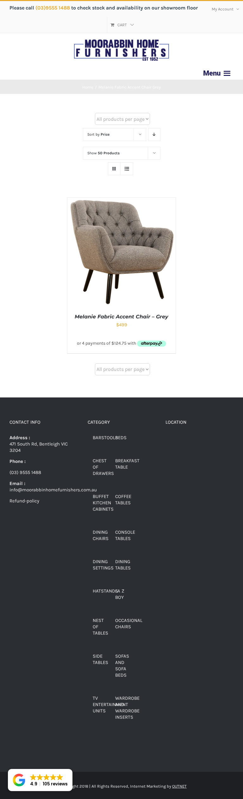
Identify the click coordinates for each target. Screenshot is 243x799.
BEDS (121, 437)
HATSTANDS (105, 591)
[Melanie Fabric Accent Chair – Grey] (121, 201)
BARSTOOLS (105, 437)
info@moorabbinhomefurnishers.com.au (53, 490)
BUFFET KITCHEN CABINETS (103, 503)
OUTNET (179, 786)
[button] (40, 780)
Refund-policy (24, 501)
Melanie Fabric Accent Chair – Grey (121, 317)
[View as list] (127, 169)
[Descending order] (154, 134)
